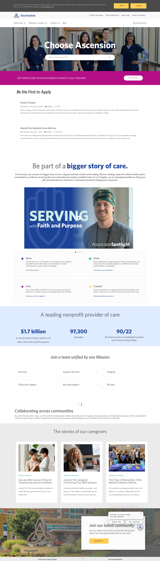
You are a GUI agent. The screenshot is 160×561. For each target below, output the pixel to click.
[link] (37, 472)
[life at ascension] (46, 264)
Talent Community (138, 15)
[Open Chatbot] (140, 527)
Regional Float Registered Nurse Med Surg (38, 128)
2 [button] (77, 252)
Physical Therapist (28, 103)
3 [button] (79, 252)
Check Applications (112, 15)
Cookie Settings (45, 7)
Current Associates (96, 15)
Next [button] (128, 218)
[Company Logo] (24, 15)
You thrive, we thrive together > (36, 296)
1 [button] (75, 252)
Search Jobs (125, 15)
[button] (110, 57)
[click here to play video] (78, 218)
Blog (64, 23)
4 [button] (82, 252)
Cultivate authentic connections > (104, 296)
